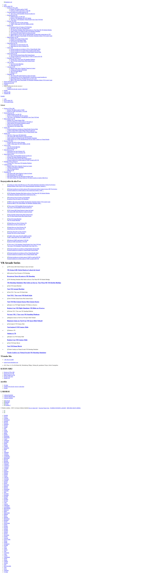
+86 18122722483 (9, 359)
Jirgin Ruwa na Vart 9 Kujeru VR (19, 44)
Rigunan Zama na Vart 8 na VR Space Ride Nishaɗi (24, 321)
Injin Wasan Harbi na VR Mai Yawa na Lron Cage (23, 78)
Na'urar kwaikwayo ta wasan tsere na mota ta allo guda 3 (25, 50)
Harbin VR (10, 25)
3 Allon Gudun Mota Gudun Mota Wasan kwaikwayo (21, 130)
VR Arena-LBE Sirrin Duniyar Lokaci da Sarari (22, 33)
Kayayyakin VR (8, 6)
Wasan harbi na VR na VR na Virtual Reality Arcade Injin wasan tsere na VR (30, 34)
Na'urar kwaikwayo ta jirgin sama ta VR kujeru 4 (20, 121)
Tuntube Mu (7, 93)
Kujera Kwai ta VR (12, 15)
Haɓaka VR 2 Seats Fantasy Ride (19, 38)
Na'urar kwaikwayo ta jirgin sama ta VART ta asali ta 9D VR (26, 56)
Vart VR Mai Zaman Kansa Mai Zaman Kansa (22, 55)
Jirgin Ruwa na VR (12, 43)
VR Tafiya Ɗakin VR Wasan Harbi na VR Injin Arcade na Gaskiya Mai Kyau (27, 178)
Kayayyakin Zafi (33, 408)
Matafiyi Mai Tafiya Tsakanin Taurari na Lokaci (22, 68)
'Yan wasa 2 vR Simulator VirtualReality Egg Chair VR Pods (23, 117)
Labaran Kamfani (8, 395)
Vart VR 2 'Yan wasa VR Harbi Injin (20, 28)
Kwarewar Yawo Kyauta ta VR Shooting (21, 27)
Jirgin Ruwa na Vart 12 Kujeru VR (19, 46)
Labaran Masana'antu (9, 396)
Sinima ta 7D (13, 72)
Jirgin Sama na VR (12, 53)
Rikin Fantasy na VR (12, 37)
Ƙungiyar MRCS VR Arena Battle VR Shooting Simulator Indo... (24, 203)
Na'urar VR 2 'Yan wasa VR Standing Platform (22, 59)
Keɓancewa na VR (9, 83)
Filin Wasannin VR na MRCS (15, 175)
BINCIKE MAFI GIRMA (74, 408)
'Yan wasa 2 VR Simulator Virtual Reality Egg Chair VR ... (22, 246)
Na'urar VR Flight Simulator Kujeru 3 (17, 157)
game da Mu (7, 92)
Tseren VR (10, 47)
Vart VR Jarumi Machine (16, 64)
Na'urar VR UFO (11, 21)
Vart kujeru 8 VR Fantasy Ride (18, 41)
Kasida (6, 90)
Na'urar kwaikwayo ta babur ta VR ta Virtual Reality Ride (25, 49)
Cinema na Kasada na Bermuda (18, 69)
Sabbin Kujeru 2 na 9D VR (17, 16)
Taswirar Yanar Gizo (44, 408)
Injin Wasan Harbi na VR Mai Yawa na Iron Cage (20, 176)
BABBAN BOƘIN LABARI (58, 408)
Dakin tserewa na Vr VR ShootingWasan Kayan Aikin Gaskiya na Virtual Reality (28, 139)
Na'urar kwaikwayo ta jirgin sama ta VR (17, 12)
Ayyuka (9, 87)
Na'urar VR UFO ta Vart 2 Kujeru (19, 22)
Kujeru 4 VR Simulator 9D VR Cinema (20, 18)
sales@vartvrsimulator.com (11, 362)
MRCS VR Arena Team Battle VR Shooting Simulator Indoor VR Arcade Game (31, 36)
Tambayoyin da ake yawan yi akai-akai (17, 89)
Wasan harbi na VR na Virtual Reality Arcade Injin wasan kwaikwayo (28, 77)
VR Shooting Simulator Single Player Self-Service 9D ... (21, 194)
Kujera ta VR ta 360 (12, 7)
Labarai (6, 84)
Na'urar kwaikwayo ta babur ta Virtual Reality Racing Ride (25, 52)
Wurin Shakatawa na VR (10, 81)
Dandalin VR (10, 74)
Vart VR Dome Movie (16, 71)
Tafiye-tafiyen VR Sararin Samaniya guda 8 (18, 123)
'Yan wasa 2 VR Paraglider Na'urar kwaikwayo (22, 13)
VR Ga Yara (10, 62)
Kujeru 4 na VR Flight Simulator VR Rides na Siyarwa (25, 308)
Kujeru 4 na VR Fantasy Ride (18, 40)
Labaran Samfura (8, 398)
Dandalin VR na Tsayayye (14, 58)
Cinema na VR (11, 67)
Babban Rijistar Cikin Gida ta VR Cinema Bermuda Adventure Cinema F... (26, 186)
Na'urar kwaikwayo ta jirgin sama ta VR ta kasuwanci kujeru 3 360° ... (25, 190)
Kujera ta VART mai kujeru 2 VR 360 (20, 10)
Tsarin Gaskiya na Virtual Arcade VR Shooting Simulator (25, 31)
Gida (5, 4)
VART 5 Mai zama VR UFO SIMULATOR (21, 24)
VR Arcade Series (8, 102)
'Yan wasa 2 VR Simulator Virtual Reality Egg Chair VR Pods (26, 19)
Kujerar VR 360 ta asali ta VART (19, 9)
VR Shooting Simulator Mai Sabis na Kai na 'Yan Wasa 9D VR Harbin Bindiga (31, 30)
